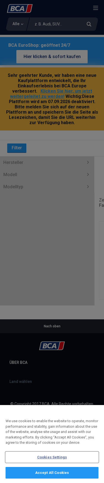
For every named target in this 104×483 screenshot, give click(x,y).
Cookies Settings (52, 457)
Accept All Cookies (52, 473)
